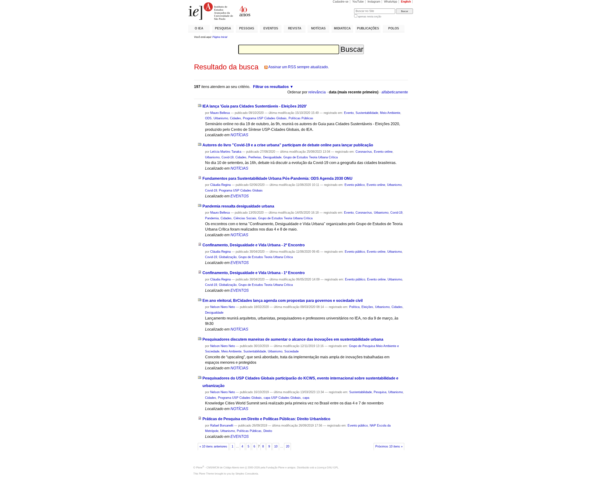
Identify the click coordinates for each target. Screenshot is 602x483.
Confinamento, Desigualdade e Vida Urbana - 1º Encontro (253, 273)
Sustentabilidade (367, 113)
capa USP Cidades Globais (282, 397)
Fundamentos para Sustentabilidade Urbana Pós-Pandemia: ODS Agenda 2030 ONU (277, 178)
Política (354, 307)
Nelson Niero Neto (222, 307)
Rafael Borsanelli (221, 425)
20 (287, 446)
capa (306, 397)
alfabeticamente (394, 92)
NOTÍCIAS (318, 28)
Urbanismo (221, 118)
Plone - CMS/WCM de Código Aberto (217, 467)
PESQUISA (223, 28)
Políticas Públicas (301, 118)
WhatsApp (390, 1)
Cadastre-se (341, 1)
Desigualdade (272, 157)
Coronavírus (364, 151)
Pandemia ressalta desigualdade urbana (238, 206)
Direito (267, 431)
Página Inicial (219, 37)
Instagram (374, 1)
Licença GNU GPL (327, 467)
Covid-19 (228, 157)
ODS (208, 118)
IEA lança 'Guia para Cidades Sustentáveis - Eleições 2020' (254, 106)
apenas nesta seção (369, 16)
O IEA (199, 28)
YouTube (358, 1)
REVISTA (294, 28)
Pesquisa (380, 392)
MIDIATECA (342, 28)
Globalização (228, 257)
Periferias (254, 157)
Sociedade (291, 351)
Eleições (367, 307)
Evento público (355, 185)
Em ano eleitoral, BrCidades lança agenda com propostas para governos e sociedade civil (282, 301)
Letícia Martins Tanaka (225, 151)
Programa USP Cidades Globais (265, 118)
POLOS (393, 28)
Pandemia (212, 218)
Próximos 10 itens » (389, 446)
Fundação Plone (275, 467)
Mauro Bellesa (220, 113)
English (406, 1)
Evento (349, 113)
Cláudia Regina (220, 185)
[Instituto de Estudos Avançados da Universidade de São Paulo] (244, 11)
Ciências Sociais (245, 218)
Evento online (383, 151)
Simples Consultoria (246, 473)
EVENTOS (270, 28)
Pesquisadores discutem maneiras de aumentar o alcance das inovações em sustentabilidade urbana (292, 339)
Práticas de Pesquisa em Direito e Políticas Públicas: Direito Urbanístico (266, 419)
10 (275, 446)
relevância (317, 92)
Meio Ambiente (390, 113)
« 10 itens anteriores (213, 446)
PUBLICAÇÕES (368, 28)
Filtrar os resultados (271, 87)
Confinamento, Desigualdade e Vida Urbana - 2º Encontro (253, 245)
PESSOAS (246, 28)
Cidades (235, 118)
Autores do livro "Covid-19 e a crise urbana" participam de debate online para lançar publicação (287, 145)
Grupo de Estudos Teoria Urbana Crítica (310, 157)
